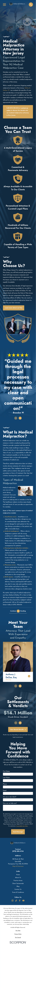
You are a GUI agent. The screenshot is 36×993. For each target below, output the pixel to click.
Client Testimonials (18, 883)
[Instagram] (12, 900)
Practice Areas (18, 880)
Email (4, 790)
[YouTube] (23, 900)
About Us (18, 877)
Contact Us (18, 889)
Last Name (6, 777)
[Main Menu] (4, 4)
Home (18, 874)
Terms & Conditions (18, 892)
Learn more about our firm (13, 308)
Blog (18, 886)
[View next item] (20, 418)
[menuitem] (18, 931)
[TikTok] (16, 900)
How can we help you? (10, 803)
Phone (5, 784)
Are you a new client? (9, 797)
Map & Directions (17, 866)
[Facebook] (20, 900)
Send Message (18, 832)
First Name (6, 771)
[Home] (17, 4)
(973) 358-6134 (17, 604)
